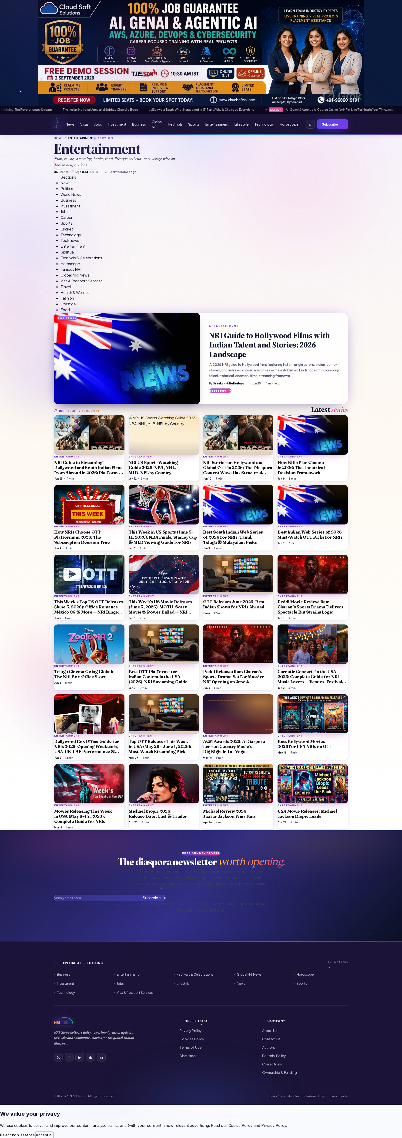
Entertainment (217, 124)
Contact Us (271, 1039)
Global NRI (157, 124)
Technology (264, 124)
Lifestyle (241, 124)
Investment (117, 124)
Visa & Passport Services (135, 992)
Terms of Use (191, 1047)
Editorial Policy (274, 1056)
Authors (268, 1047)
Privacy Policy (191, 1030)
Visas (84, 124)
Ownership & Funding (279, 1072)
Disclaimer (188, 1056)
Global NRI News (249, 974)
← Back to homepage (120, 172)
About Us (269, 1030)
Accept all (44, 1135)
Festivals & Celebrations (195, 974)
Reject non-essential (18, 1135)
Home (58, 138)
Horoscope (289, 124)
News (69, 124)
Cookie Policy (240, 1125)
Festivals (175, 124)
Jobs (98, 124)
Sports (193, 124)
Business (139, 124)
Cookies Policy (192, 1039)
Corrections (272, 1064)
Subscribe (332, 124)
